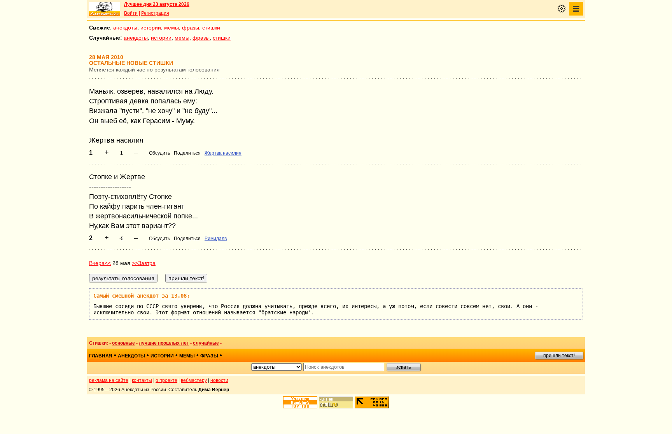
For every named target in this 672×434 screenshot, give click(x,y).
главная (100, 356)
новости (219, 380)
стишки (211, 27)
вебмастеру (194, 380)
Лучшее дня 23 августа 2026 (156, 4)
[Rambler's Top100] (300, 402)
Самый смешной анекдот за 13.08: (141, 296)
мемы (171, 27)
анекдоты (125, 27)
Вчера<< (100, 263)
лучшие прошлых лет (164, 343)
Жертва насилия (223, 153)
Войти (131, 13)
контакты (142, 380)
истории (150, 27)
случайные (206, 343)
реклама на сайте (108, 380)
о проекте (166, 380)
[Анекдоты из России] (104, 9)
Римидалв (216, 238)
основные (123, 343)
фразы (190, 27)
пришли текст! (559, 355)
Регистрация (155, 13)
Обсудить (159, 153)
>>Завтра (144, 263)
